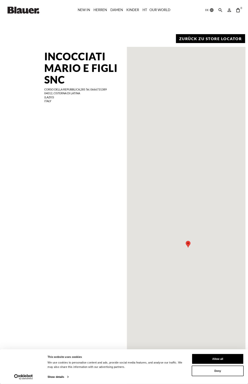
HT (145, 10)
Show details (56, 376)
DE (207, 9)
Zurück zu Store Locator (210, 38)
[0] (238, 10)
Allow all (217, 358)
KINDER (132, 10)
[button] (188, 244)
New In (84, 10)
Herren (100, 10)
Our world (159, 10)
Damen (116, 10)
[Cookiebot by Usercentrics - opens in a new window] (23, 377)
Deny (217, 370)
